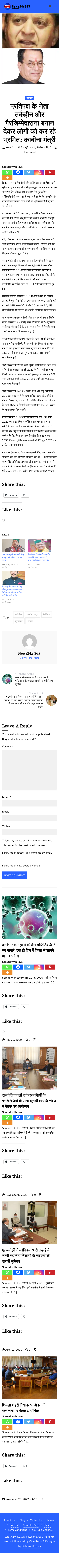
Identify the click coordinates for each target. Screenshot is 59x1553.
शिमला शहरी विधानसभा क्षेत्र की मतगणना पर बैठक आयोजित (23, 1407)
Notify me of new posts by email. (21, 865)
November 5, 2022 (16, 1195)
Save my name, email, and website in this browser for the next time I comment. (28, 843)
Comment (8, 746)
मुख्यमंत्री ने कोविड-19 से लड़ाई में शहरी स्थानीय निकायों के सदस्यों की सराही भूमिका (26, 1255)
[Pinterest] (50, 172)
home (50, 1520)
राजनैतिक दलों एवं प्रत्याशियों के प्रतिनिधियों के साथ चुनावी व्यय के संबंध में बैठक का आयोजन (29, 1100)
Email (6, 811)
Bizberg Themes (31, 1546)
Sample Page (31, 1525)
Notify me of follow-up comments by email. (27, 852)
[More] (7, 177)
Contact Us (36, 1520)
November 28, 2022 (17, 1499)
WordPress (35, 1541)
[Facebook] (18, 172)
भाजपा (30, 621)
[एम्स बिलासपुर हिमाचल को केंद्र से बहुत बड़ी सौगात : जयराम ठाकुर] (13, 545)
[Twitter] (29, 172)
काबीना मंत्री (32, 614)
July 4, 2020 (36, 147)
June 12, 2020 (14, 1349)
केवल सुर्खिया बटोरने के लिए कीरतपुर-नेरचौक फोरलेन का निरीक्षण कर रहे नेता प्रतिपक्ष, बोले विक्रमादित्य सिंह (12, 591)
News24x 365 (14, 147)
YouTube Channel (42, 1530)
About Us (9, 1520)
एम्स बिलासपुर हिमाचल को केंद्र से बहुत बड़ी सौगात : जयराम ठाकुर (13, 557)
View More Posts (29, 657)
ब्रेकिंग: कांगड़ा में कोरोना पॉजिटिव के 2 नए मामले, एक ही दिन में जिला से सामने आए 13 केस (28, 950)
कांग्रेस (18, 614)
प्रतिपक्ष (18, 621)
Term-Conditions (17, 1530)
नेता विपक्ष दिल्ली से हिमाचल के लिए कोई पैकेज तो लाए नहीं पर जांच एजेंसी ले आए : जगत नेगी (39, 557)
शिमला (30, 98)
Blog (22, 1520)
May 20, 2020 (13, 1040)
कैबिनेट (46, 614)
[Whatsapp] (7, 172)
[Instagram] (39, 172)
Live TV (14, 1525)
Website (7, 826)
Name (6, 797)
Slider (47, 1525)
